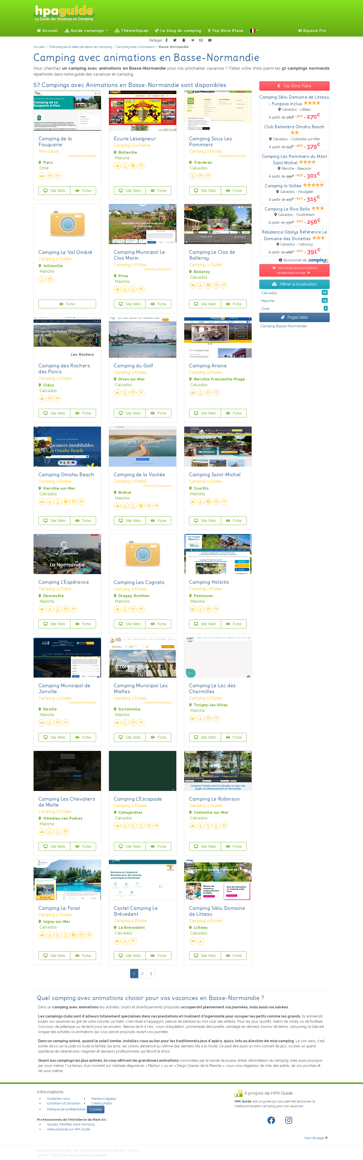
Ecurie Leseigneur (135, 138)
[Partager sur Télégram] (192, 40)
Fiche (86, 190)
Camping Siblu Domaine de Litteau (217, 911)
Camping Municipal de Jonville (64, 688)
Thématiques (134, 30)
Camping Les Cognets (139, 582)
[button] (254, 31)
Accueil (49, 30)
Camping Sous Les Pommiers (210, 141)
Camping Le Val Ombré (65, 252)
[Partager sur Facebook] (166, 40)
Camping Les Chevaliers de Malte (67, 802)
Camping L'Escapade (138, 799)
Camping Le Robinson (214, 799)
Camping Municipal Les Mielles (141, 688)
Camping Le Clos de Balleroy (212, 255)
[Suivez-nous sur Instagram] (289, 1120)
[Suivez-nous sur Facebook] (272, 1120)
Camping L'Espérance (64, 582)
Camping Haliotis (209, 582)
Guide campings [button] (87, 30)
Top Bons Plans (227, 30)
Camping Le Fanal (60, 908)
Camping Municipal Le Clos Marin (139, 255)
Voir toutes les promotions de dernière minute (297, 270)
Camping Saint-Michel (215, 474)
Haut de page (314, 1138)
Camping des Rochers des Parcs (64, 368)
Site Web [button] (57, 190)
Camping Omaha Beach (66, 474)
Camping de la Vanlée (139, 474)
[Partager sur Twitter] (175, 40)
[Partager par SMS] (210, 40)
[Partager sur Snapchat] (184, 40)
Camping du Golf (133, 365)
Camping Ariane (208, 365)
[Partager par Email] (201, 40)
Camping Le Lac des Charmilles (212, 688)
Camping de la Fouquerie (55, 141)
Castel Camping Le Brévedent (136, 911)
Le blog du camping (180, 30)
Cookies (95, 1109)
